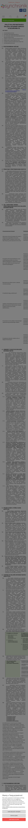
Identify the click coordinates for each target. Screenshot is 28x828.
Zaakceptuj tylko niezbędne (14, 811)
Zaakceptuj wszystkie (14, 819)
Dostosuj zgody (14, 815)
